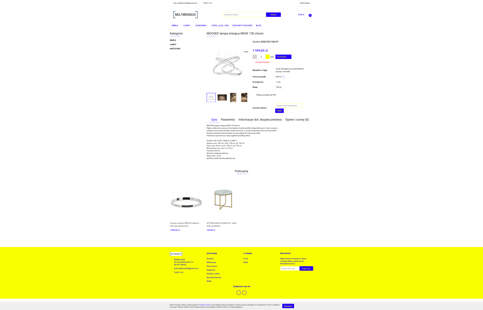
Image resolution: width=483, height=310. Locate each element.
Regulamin (211, 270)
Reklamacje (211, 262)
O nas (245, 259)
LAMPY (187, 25)
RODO (209, 281)
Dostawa (210, 259)
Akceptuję (288, 306)
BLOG (258, 25)
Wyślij (279, 111)
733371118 (178, 272)
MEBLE (175, 25)
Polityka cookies (213, 274)
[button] (212, 253)
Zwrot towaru (212, 266)
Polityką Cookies (205, 305)
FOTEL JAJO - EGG (220, 25)
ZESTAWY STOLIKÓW (242, 25)
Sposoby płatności (214, 277)
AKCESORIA (201, 25)
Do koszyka (282, 57)
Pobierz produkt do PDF (266, 95)
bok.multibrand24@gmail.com (186, 268)
